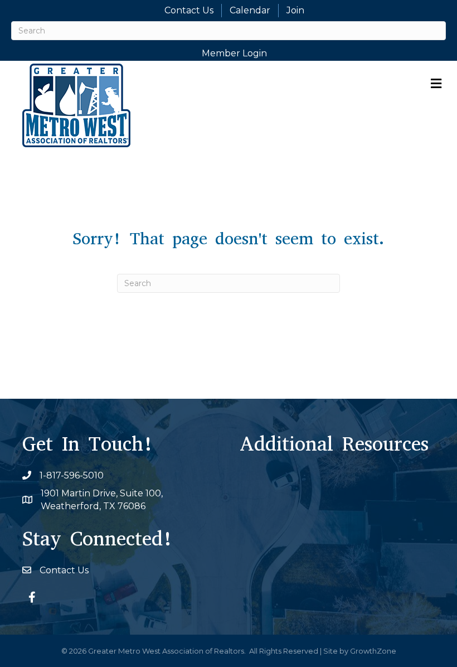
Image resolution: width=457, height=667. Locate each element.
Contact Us (188, 10)
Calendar (250, 10)
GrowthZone (373, 650)
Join (295, 10)
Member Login (234, 53)
